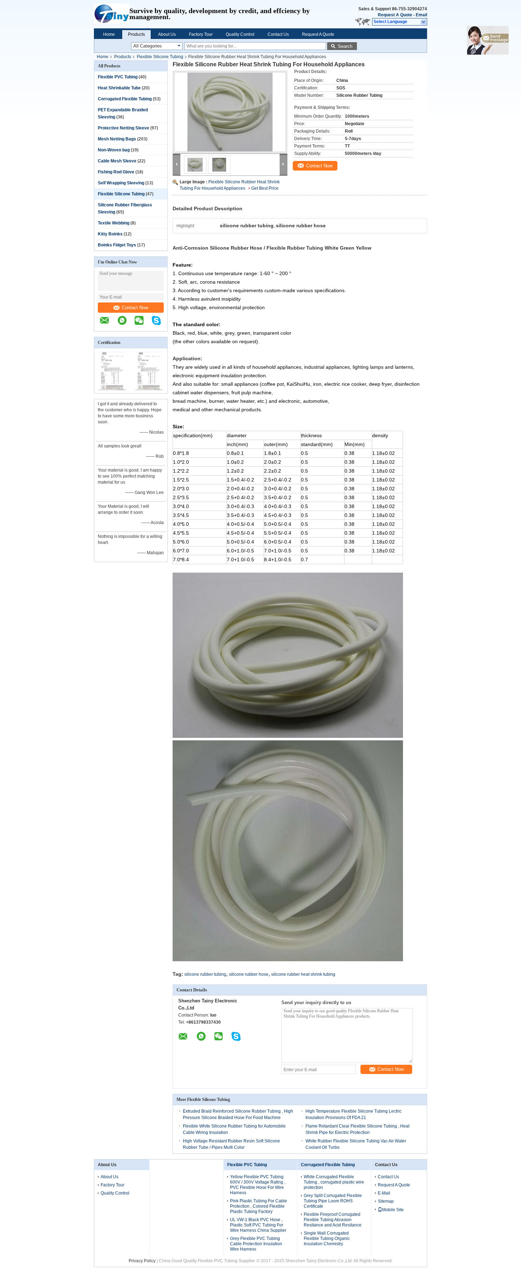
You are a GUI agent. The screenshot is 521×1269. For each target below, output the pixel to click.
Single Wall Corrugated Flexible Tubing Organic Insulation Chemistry (327, 1238)
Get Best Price (265, 188)
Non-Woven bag (114, 150)
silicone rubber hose (248, 974)
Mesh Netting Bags (117, 139)
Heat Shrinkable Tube (119, 87)
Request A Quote (395, 14)
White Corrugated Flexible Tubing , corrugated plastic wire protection (334, 1182)
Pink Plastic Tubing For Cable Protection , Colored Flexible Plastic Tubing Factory (258, 1206)
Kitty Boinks (110, 234)
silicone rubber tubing (205, 974)
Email (421, 14)
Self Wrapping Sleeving (121, 182)
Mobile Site (393, 1209)
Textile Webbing (113, 223)
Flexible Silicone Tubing (160, 56)
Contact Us (278, 34)
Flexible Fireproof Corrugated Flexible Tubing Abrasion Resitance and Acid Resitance (333, 1220)
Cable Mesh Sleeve (117, 160)
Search (345, 46)
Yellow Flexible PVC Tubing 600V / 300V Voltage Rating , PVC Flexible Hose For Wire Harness (257, 1184)
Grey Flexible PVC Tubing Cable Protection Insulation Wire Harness (256, 1244)
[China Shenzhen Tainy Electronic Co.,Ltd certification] (112, 388)
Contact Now (135, 307)
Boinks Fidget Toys (117, 245)
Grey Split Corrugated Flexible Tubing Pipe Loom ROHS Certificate (333, 1201)
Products (136, 34)
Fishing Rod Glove (116, 171)
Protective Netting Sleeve (123, 128)
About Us (167, 34)
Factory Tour (201, 34)
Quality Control (240, 34)
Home (109, 34)
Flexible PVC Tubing (118, 76)
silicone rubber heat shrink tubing (303, 974)
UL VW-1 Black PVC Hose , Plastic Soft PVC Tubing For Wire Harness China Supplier (258, 1225)
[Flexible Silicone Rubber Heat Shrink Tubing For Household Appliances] (230, 112)
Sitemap (386, 1201)
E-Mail (384, 1193)
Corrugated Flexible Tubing (125, 98)
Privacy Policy (142, 1260)
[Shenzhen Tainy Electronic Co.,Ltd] (111, 14)
